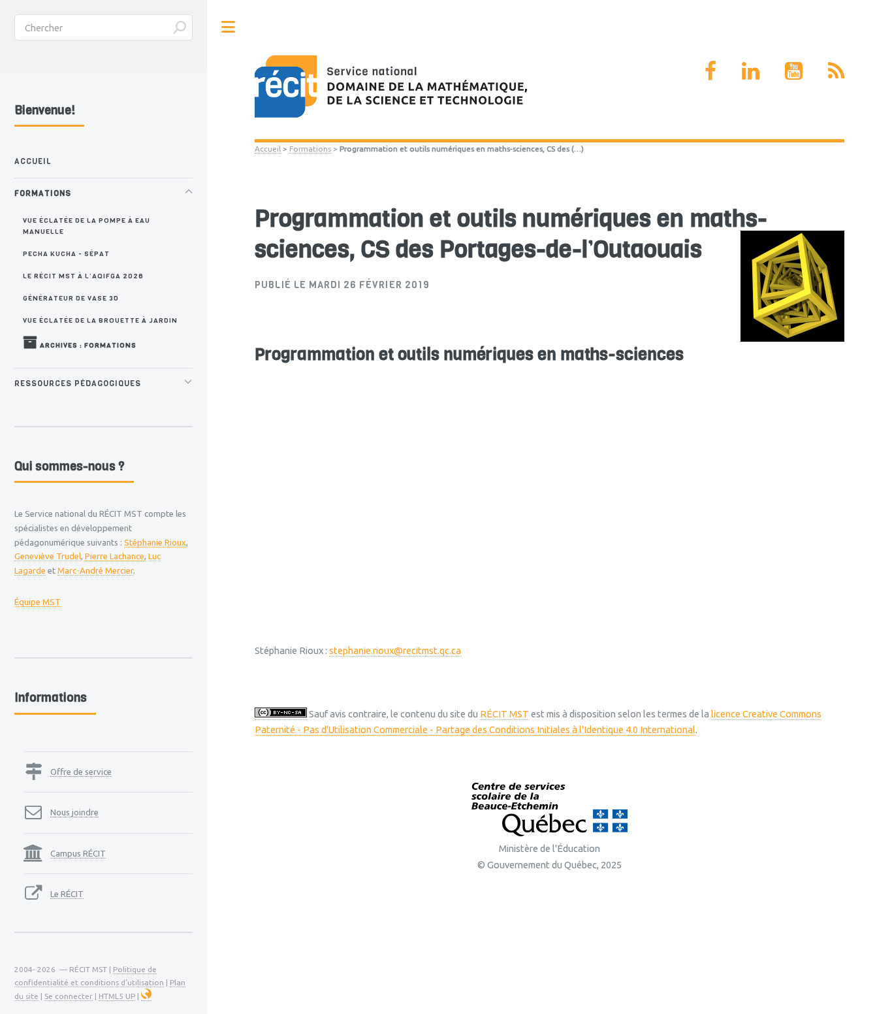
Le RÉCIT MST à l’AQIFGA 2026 (83, 275)
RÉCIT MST (504, 713)
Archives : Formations (87, 345)
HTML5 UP (117, 996)
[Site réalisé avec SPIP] (146, 996)
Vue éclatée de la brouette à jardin (100, 320)
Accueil (268, 148)
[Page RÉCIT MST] (710, 70)
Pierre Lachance (114, 556)
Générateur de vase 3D (71, 298)
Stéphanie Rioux (155, 542)
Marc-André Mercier (95, 570)
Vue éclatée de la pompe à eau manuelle (86, 226)
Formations (310, 148)
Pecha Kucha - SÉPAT (66, 253)
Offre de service (81, 771)
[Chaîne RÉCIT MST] (794, 70)
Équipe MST (37, 601)
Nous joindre (74, 812)
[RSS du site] (836, 70)
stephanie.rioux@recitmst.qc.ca (395, 650)
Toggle (228, 27)
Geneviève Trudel (47, 556)
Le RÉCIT (67, 893)
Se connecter (68, 996)
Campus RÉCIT (78, 853)
